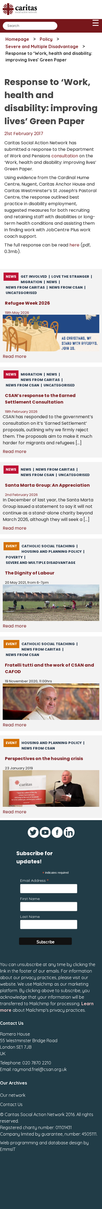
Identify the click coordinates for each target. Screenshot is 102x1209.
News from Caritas (25, 287)
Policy (46, 39)
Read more (14, 356)
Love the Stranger (70, 276)
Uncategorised (21, 292)
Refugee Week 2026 (27, 303)
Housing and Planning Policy (51, 551)
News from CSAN (66, 287)
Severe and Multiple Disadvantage (41, 46)
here (74, 245)
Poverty (14, 557)
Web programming (19, 1142)
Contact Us (11, 1104)
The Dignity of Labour (29, 573)
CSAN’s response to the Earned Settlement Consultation (40, 398)
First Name (30, 898)
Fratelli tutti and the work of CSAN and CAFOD (49, 668)
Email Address (34, 880)
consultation (64, 156)
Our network (12, 1095)
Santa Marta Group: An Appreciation (47, 485)
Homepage (17, 39)
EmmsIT (8, 1149)
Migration (31, 282)
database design (65, 1142)
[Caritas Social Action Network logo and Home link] (22, 17)
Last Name (30, 916)
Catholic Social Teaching (48, 546)
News (11, 276)
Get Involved (34, 276)
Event (11, 546)
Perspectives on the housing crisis (44, 758)
